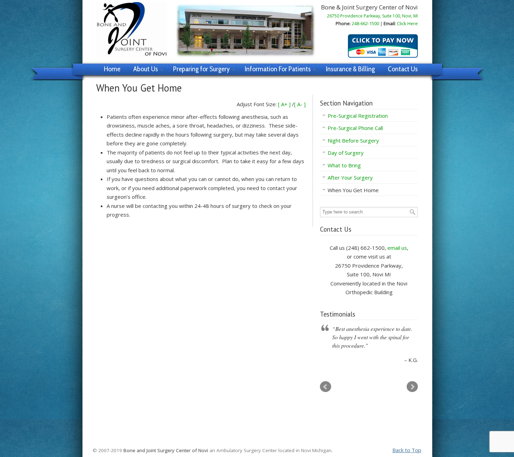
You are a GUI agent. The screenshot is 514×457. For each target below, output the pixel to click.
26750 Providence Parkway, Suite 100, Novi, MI (372, 16)
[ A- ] (300, 104)
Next (412, 386)
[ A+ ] (285, 104)
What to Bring (344, 165)
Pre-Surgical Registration (358, 115)
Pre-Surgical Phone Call (355, 127)
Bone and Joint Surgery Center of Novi (131, 29)
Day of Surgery (346, 152)
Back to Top (406, 450)
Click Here (407, 23)
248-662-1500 (365, 23)
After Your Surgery (350, 177)
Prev (325, 386)
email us (397, 247)
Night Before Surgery (353, 140)
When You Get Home (353, 190)
